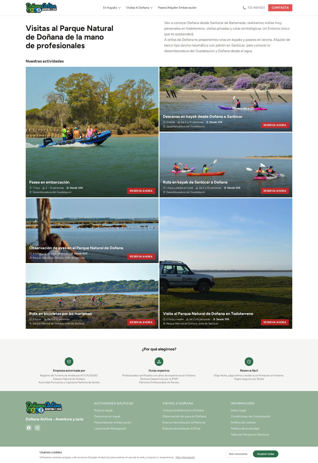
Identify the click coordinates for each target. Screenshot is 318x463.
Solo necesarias (238, 453)
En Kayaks (110, 8)
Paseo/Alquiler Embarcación (177, 8)
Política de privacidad (245, 428)
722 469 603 (256, 8)
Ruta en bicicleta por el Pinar (181, 428)
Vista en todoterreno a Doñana (183, 410)
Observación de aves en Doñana (184, 416)
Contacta (280, 8)
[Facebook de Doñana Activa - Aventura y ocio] (29, 428)
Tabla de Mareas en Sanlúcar (250, 434)
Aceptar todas (265, 453)
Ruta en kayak (103, 410)
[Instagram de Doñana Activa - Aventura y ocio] (37, 428)
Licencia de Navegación (110, 428)
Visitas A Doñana (137, 8)
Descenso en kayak (107, 416)
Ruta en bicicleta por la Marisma (183, 422)
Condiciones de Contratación (250, 416)
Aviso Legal (238, 410)
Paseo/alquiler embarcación (113, 422)
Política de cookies (243, 422)
